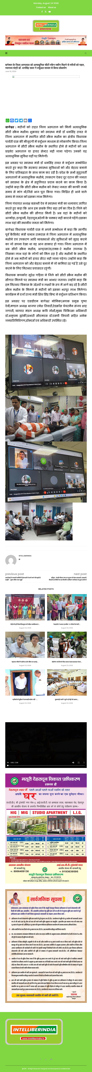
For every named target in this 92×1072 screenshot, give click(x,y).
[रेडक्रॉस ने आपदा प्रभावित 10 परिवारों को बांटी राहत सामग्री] (67, 607)
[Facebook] (42, 11)
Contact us (41, 7)
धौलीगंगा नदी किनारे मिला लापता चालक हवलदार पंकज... (67, 662)
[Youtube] (50, 11)
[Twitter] (46, 11)
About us (52, 7)
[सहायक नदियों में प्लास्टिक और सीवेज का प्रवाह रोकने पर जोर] (25, 645)
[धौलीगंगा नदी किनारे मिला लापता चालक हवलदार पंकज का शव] (67, 645)
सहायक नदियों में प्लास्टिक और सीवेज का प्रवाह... (25, 662)
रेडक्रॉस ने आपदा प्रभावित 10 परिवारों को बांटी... (67, 624)
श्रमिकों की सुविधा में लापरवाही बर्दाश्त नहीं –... (25, 699)
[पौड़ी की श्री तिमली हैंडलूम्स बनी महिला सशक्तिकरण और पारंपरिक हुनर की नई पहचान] (25, 607)
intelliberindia (25, 556)
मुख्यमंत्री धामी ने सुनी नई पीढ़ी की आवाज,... (67, 699)
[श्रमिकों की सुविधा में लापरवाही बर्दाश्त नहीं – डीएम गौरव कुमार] (25, 682)
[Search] (85, 53)
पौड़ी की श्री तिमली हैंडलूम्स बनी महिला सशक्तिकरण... (25, 624)
